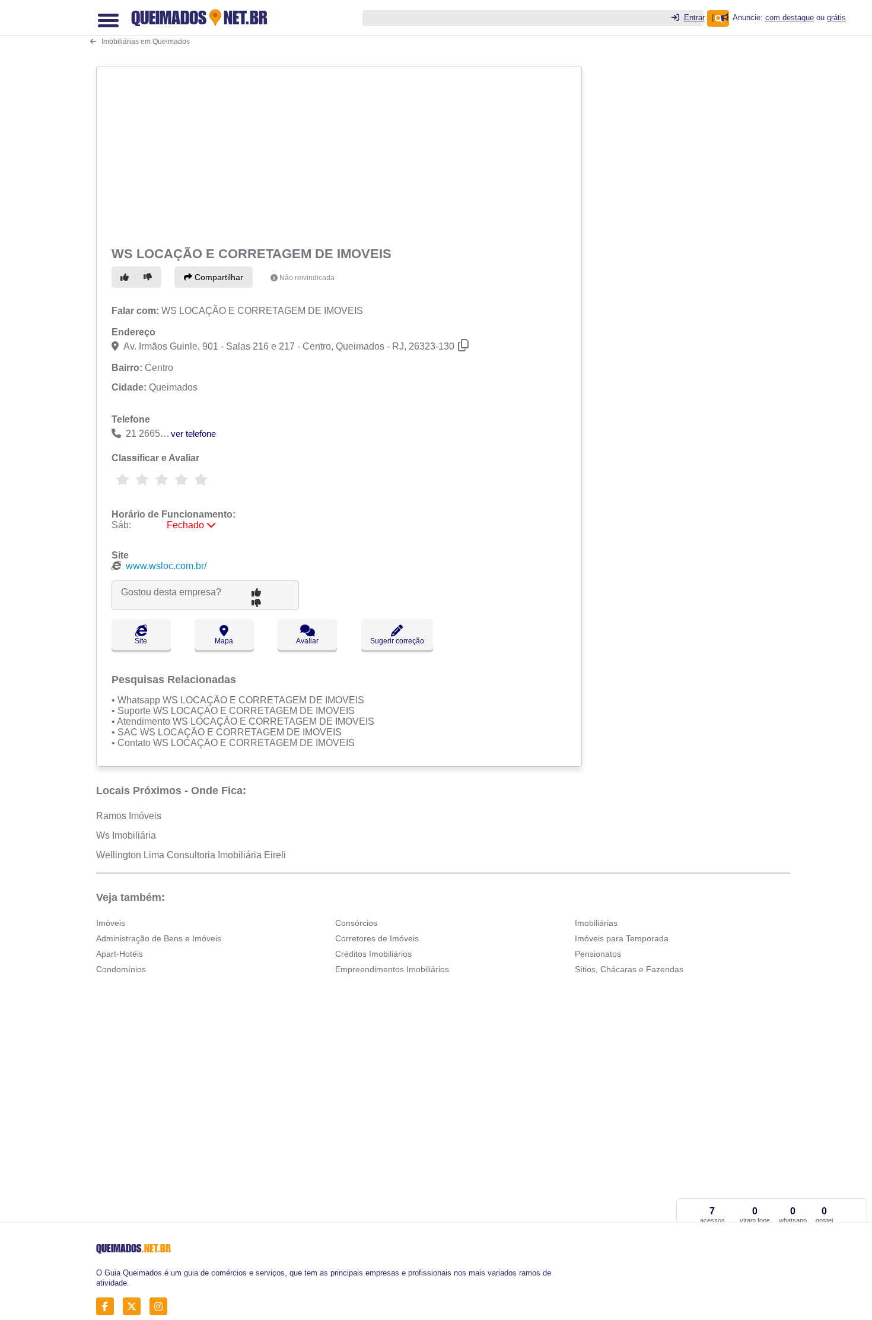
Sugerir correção (397, 641)
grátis (836, 17)
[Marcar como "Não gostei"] (149, 277)
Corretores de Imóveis (377, 938)
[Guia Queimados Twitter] (135, 1306)
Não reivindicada (307, 278)
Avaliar (307, 641)
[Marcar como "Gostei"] (126, 277)
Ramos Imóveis (128, 816)
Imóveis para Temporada (622, 938)
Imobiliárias (596, 923)
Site (141, 641)
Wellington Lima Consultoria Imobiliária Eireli (191, 855)
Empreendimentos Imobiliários (392, 969)
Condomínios (121, 969)
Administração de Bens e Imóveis (158, 938)
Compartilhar (217, 277)
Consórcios (356, 923)
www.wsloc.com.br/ (166, 566)
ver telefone (193, 434)
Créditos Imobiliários (373, 954)
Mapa (224, 641)
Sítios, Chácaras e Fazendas (629, 969)
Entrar (694, 17)
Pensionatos (598, 954)
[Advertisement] (340, 154)
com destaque (789, 17)
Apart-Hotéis (119, 954)
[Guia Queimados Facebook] (108, 1306)
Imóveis (110, 923)
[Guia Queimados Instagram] (161, 1306)
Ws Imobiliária (126, 835)
